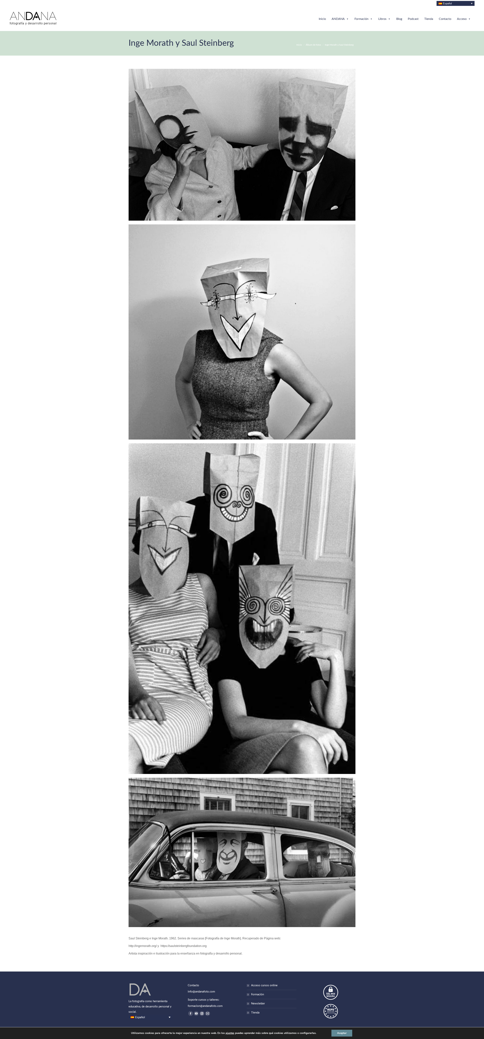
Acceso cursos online (264, 985)
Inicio (322, 18)
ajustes (230, 1033)
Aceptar (342, 1033)
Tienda (428, 18)
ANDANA (338, 18)
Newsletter (258, 1003)
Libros (382, 18)
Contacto (445, 18)
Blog (399, 18)
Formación (361, 18)
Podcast (413, 18)
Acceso (462, 18)
